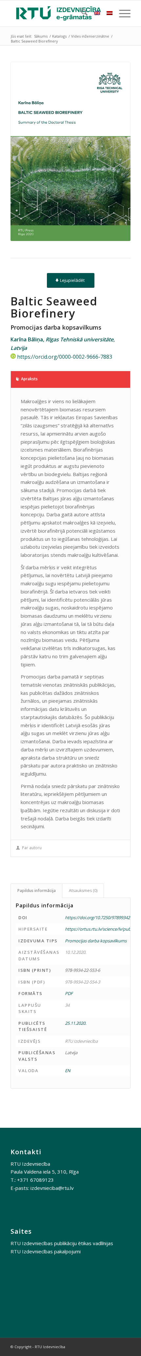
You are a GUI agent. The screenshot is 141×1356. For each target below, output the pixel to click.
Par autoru (32, 847)
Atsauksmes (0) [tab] (83, 890)
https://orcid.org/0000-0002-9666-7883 (64, 356)
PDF (69, 993)
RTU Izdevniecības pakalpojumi (45, 1251)
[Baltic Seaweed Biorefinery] (70, 151)
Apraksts (29, 379)
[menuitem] (81, 13)
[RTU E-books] (58, 13)
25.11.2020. (75, 1023)
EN (67, 1070)
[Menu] (121, 13)
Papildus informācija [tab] (36, 890)
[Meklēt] (81, 13)
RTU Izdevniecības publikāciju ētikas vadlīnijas (61, 1243)
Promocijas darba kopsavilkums (96, 941)
